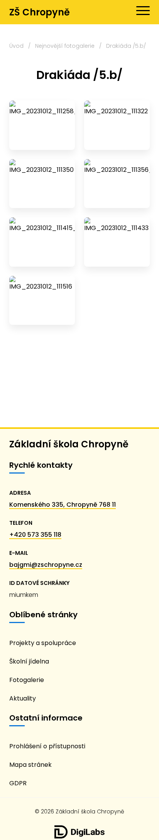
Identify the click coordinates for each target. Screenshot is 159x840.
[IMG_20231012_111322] (117, 125)
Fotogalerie (26, 679)
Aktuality (22, 698)
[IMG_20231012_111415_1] (42, 242)
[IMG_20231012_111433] (117, 242)
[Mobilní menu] (143, 10)
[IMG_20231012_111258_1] (42, 125)
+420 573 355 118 (35, 534)
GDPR (18, 783)
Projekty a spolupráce (42, 642)
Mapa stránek (30, 764)
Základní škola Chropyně (69, 444)
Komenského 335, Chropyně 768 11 (62, 504)
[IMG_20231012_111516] (42, 300)
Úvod (16, 46)
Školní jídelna (29, 661)
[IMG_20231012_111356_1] (117, 183)
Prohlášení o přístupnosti (47, 746)
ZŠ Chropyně (39, 12)
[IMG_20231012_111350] (42, 183)
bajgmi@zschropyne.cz (45, 564)
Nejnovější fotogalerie (65, 46)
